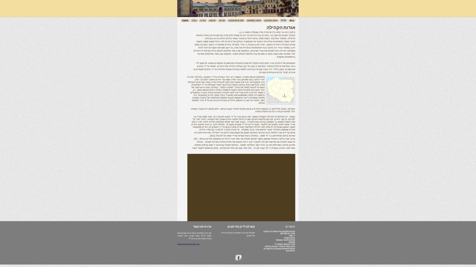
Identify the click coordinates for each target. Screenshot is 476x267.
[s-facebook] (238, 258)
